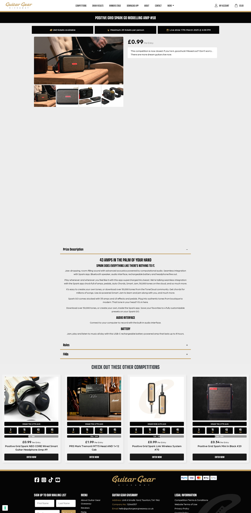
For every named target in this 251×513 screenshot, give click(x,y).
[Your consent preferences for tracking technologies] (5, 508)
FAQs (65, 354)
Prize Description (73, 249)
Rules (66, 344)
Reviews (85, 507)
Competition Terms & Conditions (191, 500)
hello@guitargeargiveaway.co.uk (136, 508)
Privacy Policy (182, 508)
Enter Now (31, 457)
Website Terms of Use (186, 504)
